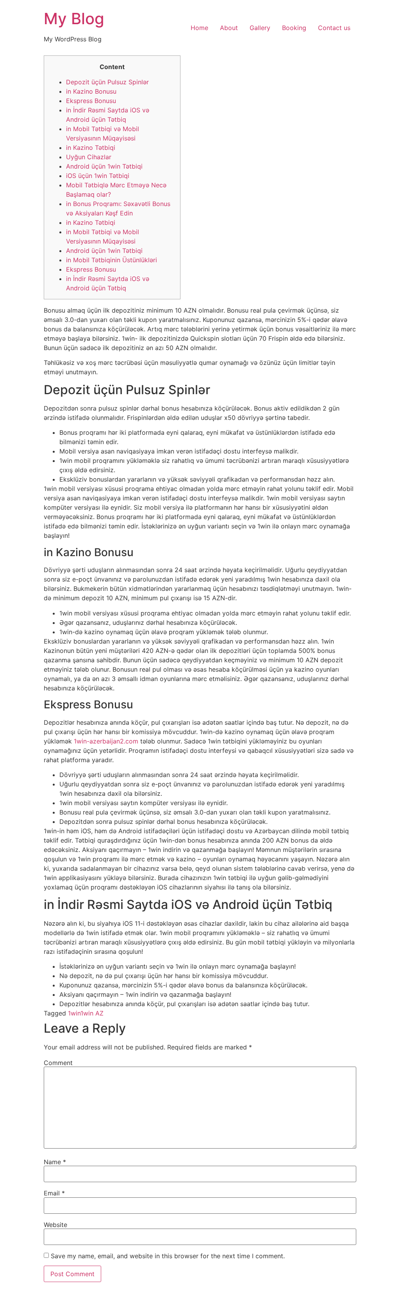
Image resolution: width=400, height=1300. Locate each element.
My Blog (74, 18)
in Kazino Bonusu (91, 91)
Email (54, 1193)
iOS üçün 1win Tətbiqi (97, 176)
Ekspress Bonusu (91, 101)
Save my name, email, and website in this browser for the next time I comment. (168, 1256)
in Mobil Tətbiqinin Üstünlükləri (111, 260)
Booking (294, 28)
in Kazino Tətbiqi (90, 147)
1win (74, 1013)
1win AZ (92, 1013)
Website (55, 1225)
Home (199, 28)
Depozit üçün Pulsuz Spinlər (107, 82)
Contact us (334, 28)
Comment (58, 1063)
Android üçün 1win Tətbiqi (104, 166)
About (229, 28)
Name (55, 1162)
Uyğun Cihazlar (88, 157)
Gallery (260, 28)
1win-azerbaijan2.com (106, 741)
